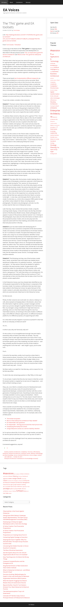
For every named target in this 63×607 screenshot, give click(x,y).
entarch (57, 106)
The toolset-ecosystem (13, 418)
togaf (51, 151)
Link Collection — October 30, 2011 (13, 457)
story (25, 491)
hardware (19, 484)
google (14, 484)
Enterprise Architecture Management (20, 482)
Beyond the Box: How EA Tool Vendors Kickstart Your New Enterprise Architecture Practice (16, 587)
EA (51, 96)
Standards (53, 141)
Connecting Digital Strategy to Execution (15, 537)
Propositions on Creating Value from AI (15, 535)
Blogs (17, 476)
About (11, 2)
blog (14, 476)
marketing (23, 484)
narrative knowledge (8, 455)
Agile (53, 54)
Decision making (53, 90)
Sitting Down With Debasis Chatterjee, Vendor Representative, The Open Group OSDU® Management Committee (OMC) (15, 517)
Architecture (53, 65)
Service (14, 491)
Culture (5, 480)
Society (57, 139)
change (14, 478)
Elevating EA (52, 106)
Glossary (28, 2)
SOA (54, 139)
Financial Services (7, 484)
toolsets (39, 455)
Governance (56, 125)
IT (55, 127)
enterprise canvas (25, 453)
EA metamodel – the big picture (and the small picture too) (24, 424)
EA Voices (4, 2)
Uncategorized (53, 153)
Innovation (52, 127)
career (10, 478)
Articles (51, 67)
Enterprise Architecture (15, 453)
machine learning (54, 135)
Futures (52, 125)
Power (19, 488)
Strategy (52, 143)
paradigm (6, 488)
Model (8, 486)
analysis (18, 473)
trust (4, 493)
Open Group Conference (16, 486)
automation (5, 476)
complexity (53, 84)
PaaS (29, 486)
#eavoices (8, 473)
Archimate (52, 63)
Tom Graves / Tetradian (13, 45)
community (23, 478)
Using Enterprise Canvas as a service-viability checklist (23, 428)
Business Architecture (14, 452)
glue (12, 484)
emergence (15, 480)
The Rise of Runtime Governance (13, 550)
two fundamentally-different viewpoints (26, 78)
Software (20, 491)
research (10, 491)
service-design (33, 455)
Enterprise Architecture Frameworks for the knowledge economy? (21, 458)
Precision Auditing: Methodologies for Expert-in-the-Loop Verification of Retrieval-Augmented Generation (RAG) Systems (16, 576)
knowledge (53, 131)
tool (28, 491)
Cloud (19, 478)
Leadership (53, 133)
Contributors (19, 2)
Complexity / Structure (27, 452)
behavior (10, 476)
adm (15, 473)
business (6, 452)
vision (10, 493)
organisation (24, 486)
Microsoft (5, 486)
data (57, 88)
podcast (16, 488)
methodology (38, 453)
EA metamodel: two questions (16, 422)
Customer (10, 480)
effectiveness (36, 452)
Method (33, 453)
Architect (22, 474)
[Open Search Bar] (60, 2)
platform (12, 488)
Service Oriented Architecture (21, 455)
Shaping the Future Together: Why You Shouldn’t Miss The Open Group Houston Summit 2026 (15, 541)
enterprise (5, 453)
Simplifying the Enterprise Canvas (17, 426)
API (57, 33)
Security (52, 137)
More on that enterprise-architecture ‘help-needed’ (22, 420)
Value (7, 493)
